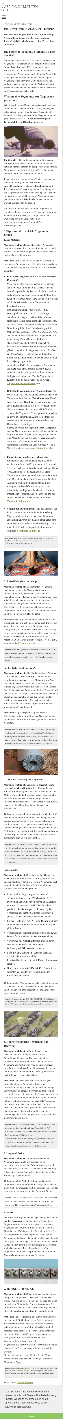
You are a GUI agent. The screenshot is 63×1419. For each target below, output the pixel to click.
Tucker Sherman (25, 1382)
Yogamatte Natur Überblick (39, 448)
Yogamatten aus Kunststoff (21, 383)
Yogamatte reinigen (22, 1370)
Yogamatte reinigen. (29, 643)
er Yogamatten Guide (19, 7)
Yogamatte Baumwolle (28, 530)
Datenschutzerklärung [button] (18, 1406)
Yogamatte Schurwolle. (19, 501)
